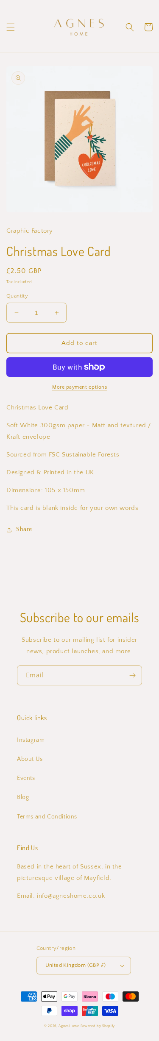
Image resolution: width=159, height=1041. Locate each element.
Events (26, 778)
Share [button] (24, 529)
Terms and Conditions (47, 816)
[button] (10, 27)
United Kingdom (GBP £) (75, 965)
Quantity (17, 296)
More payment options (79, 387)
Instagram (31, 740)
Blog (23, 797)
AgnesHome (69, 1026)
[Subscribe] (132, 675)
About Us (30, 759)
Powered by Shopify (98, 1026)
